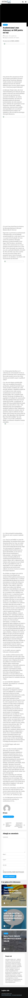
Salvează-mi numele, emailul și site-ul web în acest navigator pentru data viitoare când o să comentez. (13, 872)
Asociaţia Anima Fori (6, 993)
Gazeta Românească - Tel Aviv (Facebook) (11, 995)
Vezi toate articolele (8, 816)
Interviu (5, 24)
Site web (4, 865)
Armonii (5, 933)
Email (4, 859)
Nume (4, 854)
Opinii (5, 910)
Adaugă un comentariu (8, 37)
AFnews (6, 36)
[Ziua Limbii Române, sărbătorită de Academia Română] (14, 895)
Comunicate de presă (8, 887)
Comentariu (5, 837)
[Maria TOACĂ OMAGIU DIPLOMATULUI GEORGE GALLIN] (14, 941)
